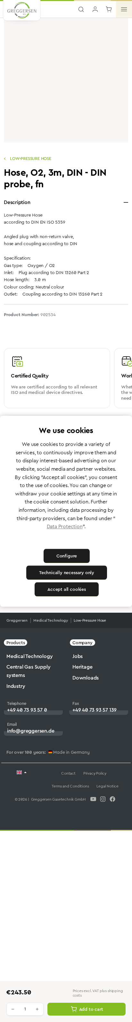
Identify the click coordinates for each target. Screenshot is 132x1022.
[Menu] (124, 9)
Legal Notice (107, 786)
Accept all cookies (66, 589)
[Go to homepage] (21, 11)
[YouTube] (93, 799)
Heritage (82, 667)
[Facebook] (112, 799)
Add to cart (91, 1009)
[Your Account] (95, 9)
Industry (15, 686)
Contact (68, 773)
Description (17, 202)
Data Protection (65, 526)
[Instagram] (103, 799)
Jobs (77, 656)
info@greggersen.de (30, 730)
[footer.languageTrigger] (21, 772)
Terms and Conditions (70, 786)
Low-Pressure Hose (30, 159)
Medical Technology (29, 656)
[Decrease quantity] (12, 1009)
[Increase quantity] (37, 1009)
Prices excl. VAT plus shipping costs (98, 993)
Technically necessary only (66, 572)
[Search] (81, 9)
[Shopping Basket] (109, 9)
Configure (66, 556)
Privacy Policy (94, 773)
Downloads (85, 677)
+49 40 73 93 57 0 (27, 710)
